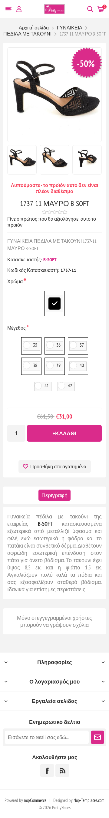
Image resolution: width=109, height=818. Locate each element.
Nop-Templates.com (89, 800)
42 (70, 385)
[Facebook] (47, 770)
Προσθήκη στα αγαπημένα (58, 466)
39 (58, 365)
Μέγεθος (17, 328)
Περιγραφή (54, 495)
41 (47, 385)
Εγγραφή (97, 737)
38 (35, 365)
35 (35, 345)
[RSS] (62, 770)
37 (82, 345)
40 (82, 365)
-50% (86, 63)
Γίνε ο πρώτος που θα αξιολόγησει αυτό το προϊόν (51, 222)
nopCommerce (35, 800)
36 (58, 345)
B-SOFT (50, 259)
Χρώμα (15, 281)
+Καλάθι (64, 433)
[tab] (54, 495)
